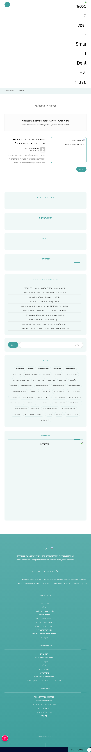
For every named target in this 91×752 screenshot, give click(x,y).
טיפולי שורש (62, 380)
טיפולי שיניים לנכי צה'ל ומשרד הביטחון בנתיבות (44, 680)
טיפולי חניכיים (73, 380)
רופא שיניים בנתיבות (44, 403)
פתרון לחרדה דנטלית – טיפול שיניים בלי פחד (44, 297)
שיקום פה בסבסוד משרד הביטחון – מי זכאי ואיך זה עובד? (44, 288)
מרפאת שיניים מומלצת (43, 397)
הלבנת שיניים (57, 368)
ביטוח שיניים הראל (70, 368)
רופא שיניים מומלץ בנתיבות (50, 408)
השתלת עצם (57, 374)
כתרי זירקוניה (46, 391)
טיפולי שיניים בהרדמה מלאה (21, 380)
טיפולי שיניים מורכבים (58, 385)
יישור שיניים (13, 385)
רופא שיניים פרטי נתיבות (44, 626)
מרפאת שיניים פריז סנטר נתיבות (44, 704)
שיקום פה (49, 414)
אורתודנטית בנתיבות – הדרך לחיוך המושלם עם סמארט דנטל (44, 310)
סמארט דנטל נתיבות (75, 403)
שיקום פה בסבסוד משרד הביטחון (34, 414)
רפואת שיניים (35, 408)
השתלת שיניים (46, 374)
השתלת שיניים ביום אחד (31, 374)
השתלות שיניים (20, 368)
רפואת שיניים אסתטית (21, 408)
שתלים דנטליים (45, 420)
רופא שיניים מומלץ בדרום (68, 408)
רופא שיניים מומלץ (15, 403)
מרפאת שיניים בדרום (75, 397)
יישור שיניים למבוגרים (74, 391)
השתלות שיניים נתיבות (44, 630)
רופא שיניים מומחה (29, 403)
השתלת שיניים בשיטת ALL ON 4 (44, 633)
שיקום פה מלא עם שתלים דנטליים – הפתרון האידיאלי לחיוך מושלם (44, 328)
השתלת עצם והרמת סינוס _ (44, 611)
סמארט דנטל (13, 397)
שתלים (44, 607)
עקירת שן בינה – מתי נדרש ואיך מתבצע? (44, 301)
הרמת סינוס (31, 368)
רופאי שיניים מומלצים (60, 403)
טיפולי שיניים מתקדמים (42, 385)
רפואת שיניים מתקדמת (72, 414)
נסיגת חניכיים (44, 669)
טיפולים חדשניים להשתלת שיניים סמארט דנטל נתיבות (44, 315)
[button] (7, 4)
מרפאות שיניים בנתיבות (31, 148)
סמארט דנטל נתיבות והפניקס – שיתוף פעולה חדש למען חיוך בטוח (44, 306)
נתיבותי (44, 716)
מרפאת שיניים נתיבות (27, 397)
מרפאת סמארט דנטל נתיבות (18, 391)
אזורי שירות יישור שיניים (44, 657)
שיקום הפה (59, 414)
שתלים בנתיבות (16, 414)
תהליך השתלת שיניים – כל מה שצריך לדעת (44, 319)
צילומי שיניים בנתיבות (44, 622)
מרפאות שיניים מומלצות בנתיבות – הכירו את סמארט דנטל (44, 292)
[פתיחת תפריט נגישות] (5, 738)
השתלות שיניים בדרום (71, 374)
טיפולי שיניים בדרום (38, 380)
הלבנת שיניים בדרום (43, 368)
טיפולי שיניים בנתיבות (74, 385)
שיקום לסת (44, 637)
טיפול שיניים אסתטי (26, 385)
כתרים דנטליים (34, 391)
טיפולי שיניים (51, 380)
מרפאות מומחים (44, 708)
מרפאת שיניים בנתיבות (59, 397)
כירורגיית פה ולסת (59, 391)
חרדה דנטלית (17, 374)
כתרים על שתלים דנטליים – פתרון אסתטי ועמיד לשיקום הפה (44, 324)
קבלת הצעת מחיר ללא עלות (44, 697)
